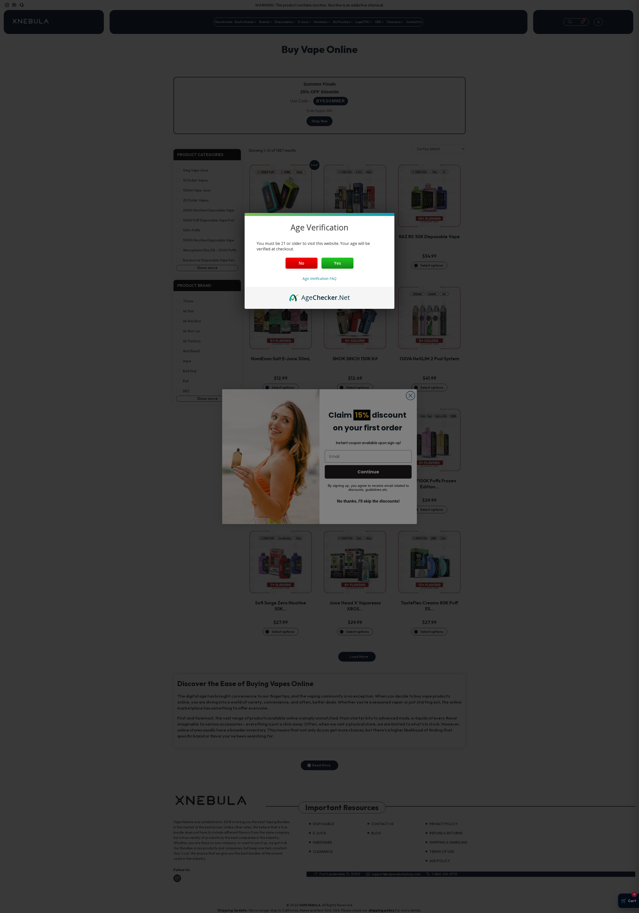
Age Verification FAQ (319, 278)
